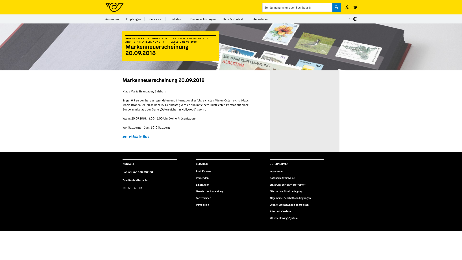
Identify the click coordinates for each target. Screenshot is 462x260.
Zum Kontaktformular (136, 180)
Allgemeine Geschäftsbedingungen (290, 198)
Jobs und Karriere (280, 211)
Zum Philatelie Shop (136, 136)
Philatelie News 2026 (188, 38)
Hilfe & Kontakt (233, 19)
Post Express (203, 171)
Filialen (176, 19)
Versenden (112, 19)
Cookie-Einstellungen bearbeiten (289, 204)
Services (155, 19)
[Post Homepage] (114, 7)
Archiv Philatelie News (142, 42)
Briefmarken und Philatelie (146, 38)
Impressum (276, 171)
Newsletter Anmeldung (209, 191)
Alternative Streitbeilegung (286, 191)
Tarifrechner (203, 198)
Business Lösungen (203, 19)
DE (350, 19)
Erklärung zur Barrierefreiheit (288, 184)
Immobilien (202, 204)
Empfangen (133, 19)
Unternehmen (259, 19)
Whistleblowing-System (284, 218)
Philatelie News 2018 (181, 42)
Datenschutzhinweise (282, 178)
